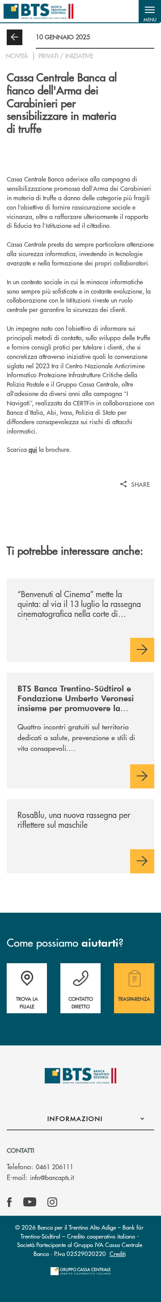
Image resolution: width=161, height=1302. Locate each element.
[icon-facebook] (9, 1202)
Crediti (118, 1253)
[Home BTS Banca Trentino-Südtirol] (38, 11)
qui (33, 449)
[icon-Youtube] (30, 1202)
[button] (150, 11)
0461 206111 (54, 1166)
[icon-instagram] (52, 1202)
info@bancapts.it (52, 1177)
